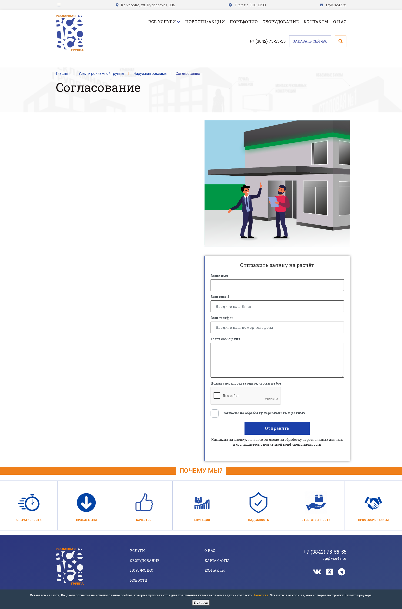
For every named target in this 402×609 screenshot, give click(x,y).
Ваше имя (219, 276)
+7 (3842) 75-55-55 (267, 41)
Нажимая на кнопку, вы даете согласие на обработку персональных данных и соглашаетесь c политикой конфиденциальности (277, 442)
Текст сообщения (225, 339)
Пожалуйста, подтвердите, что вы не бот (246, 383)
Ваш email (220, 297)
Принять (201, 602)
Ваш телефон (222, 318)
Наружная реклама (150, 73)
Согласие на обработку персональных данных (264, 413)
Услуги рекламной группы (101, 73)
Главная (63, 73)
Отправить (277, 428)
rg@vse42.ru (336, 5)
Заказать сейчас (310, 41)
